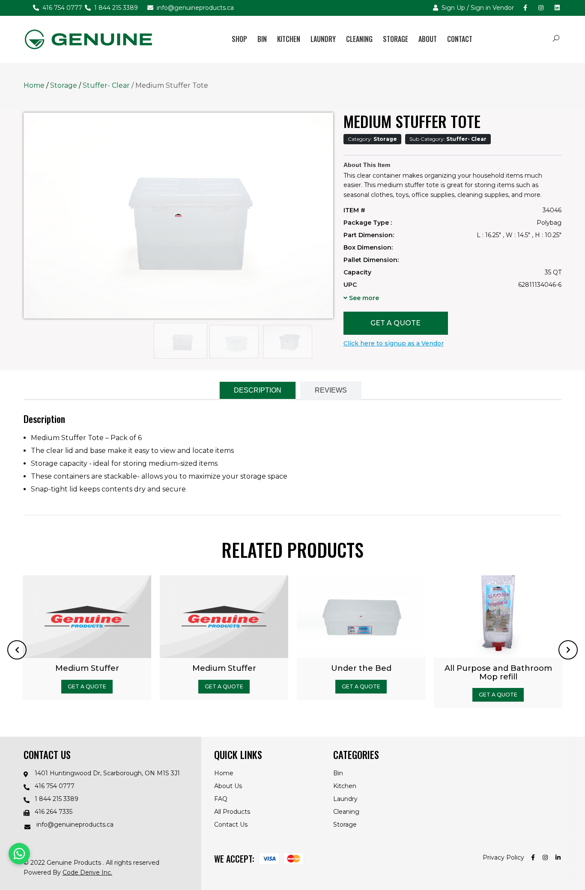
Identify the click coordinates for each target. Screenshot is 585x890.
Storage (395, 39)
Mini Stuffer (353, 668)
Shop (239, 39)
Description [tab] (257, 390)
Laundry (323, 39)
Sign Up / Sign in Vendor (477, 8)
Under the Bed (79, 668)
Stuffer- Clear (107, 85)
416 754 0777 (61, 8)
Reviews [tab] (331, 390)
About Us (228, 786)
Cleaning (359, 39)
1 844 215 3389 (115, 8)
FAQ (220, 799)
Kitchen (288, 39)
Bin (262, 39)
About (427, 39)
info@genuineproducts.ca (194, 8)
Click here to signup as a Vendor (393, 343)
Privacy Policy (503, 857)
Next (568, 649)
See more (363, 298)
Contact (459, 39)
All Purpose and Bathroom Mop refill (216, 673)
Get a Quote (395, 323)
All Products (232, 812)
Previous (17, 649)
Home (34, 85)
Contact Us (231, 824)
